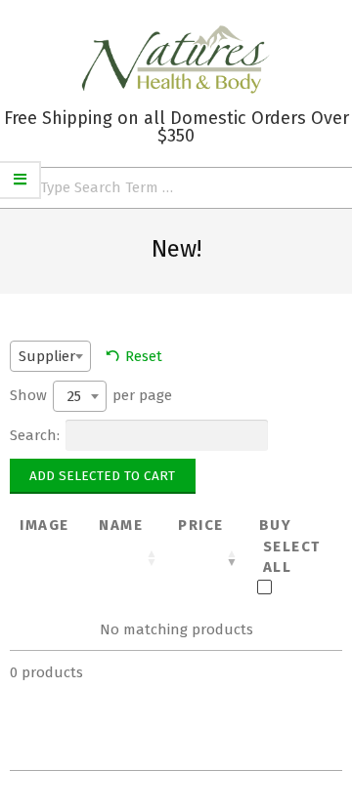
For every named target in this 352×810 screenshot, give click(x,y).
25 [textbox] (74, 396)
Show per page (91, 395)
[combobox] (50, 356)
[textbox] (53, 356)
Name (121, 525)
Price (201, 525)
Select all (292, 557)
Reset (143, 356)
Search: (35, 435)
